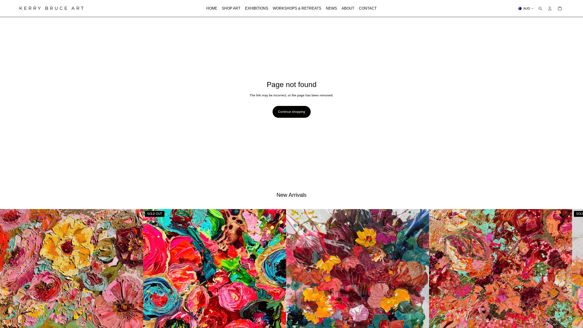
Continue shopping (291, 111)
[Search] (540, 8)
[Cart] (560, 8)
